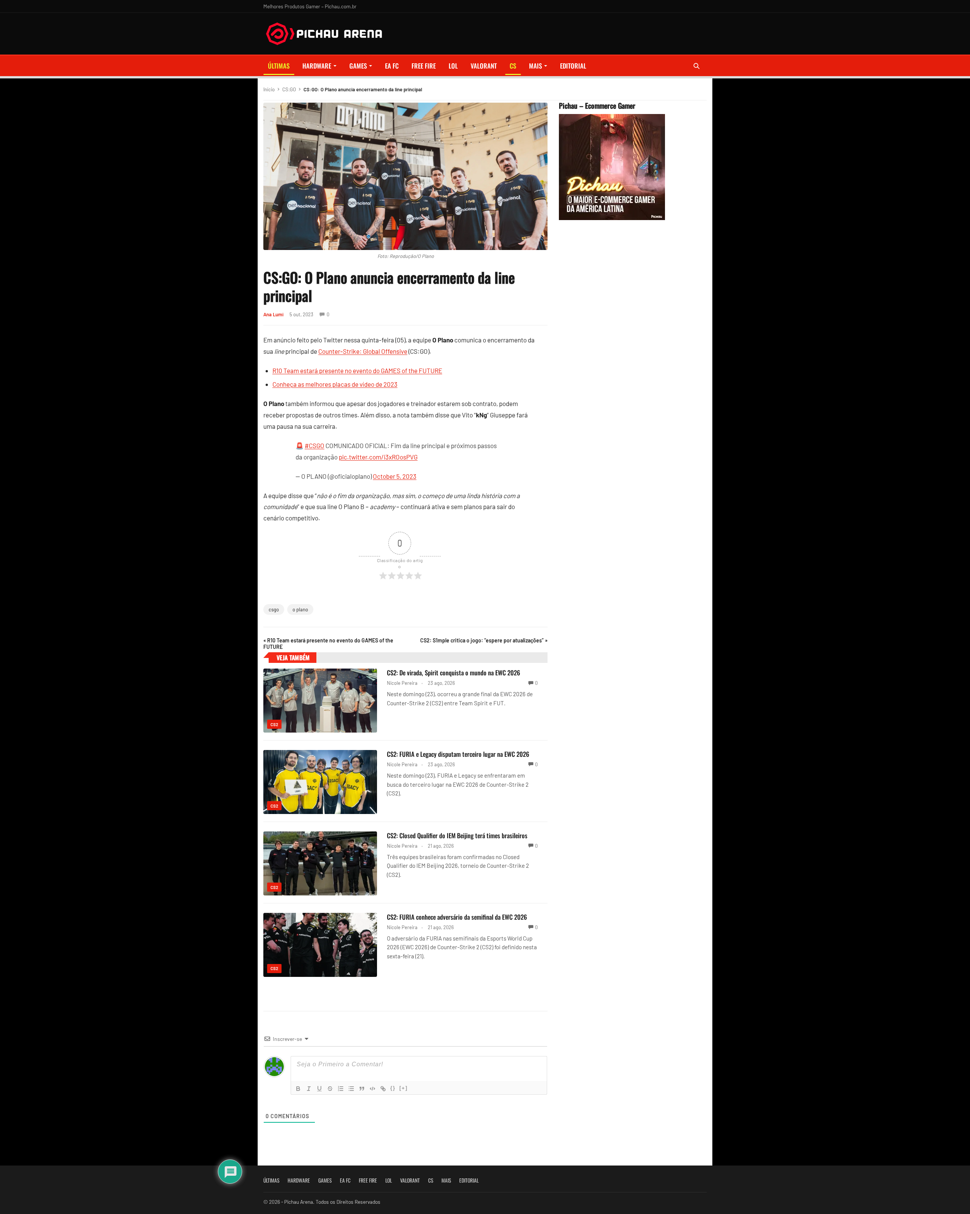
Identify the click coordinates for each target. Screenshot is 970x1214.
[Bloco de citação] (362, 1088)
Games (358, 65)
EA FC (392, 65)
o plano (300, 609)
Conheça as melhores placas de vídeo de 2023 (334, 384)
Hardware (316, 65)
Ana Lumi (273, 314)
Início (269, 89)
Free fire (423, 65)
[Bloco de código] (372, 1088)
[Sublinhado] (319, 1088)
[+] (403, 1088)
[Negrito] (298, 1088)
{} (393, 1088)
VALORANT (484, 65)
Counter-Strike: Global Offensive (362, 351)
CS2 (274, 724)
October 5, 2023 (394, 476)
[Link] (383, 1088)
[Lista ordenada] (340, 1088)
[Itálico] (309, 1088)
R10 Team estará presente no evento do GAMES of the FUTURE (357, 370)
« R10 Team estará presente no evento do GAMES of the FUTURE (328, 643)
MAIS (535, 65)
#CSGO (314, 445)
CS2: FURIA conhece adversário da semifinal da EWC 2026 (457, 917)
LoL (453, 65)
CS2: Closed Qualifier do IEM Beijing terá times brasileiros (457, 835)
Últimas (278, 65)
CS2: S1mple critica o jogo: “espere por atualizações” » (484, 640)
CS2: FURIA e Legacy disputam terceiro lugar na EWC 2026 (458, 754)
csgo (274, 609)
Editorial (573, 65)
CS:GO (289, 89)
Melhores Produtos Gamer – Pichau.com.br (310, 6)
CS (513, 65)
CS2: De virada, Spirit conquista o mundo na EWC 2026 (453, 672)
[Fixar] (330, 1088)
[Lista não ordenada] (351, 1088)
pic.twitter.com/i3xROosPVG (378, 457)
